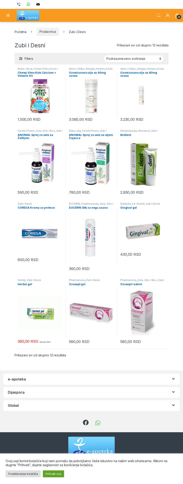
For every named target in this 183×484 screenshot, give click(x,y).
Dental (21, 280)
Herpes (100, 68)
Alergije (90, 68)
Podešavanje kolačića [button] (23, 474)
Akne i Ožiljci (76, 68)
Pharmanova (77, 280)
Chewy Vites (40, 68)
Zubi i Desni (25, 203)
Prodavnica (48, 31)
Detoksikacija (128, 130)
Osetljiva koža (89, 203)
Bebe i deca (25, 68)
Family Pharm (26, 130)
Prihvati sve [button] (53, 474)
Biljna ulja (75, 130)
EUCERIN (74, 203)
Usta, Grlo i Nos (45, 130)
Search (158, 15)
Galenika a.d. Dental (132, 203)
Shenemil (144, 130)
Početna (21, 31)
